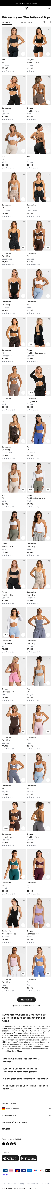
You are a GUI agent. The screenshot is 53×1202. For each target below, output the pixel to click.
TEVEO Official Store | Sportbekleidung (22, 1188)
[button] (4, 9)
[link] (47, 9)
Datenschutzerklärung (16, 1183)
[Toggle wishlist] (23, 33)
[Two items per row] (44, 25)
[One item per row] (49, 25)
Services (6, 1128)
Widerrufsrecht (32, 1183)
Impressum (45, 1183)
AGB (3, 1183)
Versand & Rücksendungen (14, 1122)
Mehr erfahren (9, 1115)
